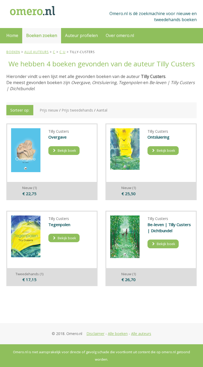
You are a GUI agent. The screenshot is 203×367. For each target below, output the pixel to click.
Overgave (57, 137)
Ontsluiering (158, 137)
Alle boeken (118, 333)
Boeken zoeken (41, 35)
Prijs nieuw (49, 110)
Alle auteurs (141, 333)
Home (12, 35)
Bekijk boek (66, 150)
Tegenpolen (59, 224)
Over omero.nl (120, 35)
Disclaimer (95, 333)
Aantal (101, 110)
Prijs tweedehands (77, 110)
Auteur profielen (81, 35)
